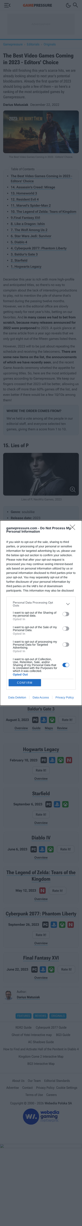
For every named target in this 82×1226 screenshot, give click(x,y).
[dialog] (41, 613)
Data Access (41, 697)
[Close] (74, 529)
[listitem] (41, 604)
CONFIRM (25, 682)
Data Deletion (17, 697)
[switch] (65, 614)
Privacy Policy (65, 697)
